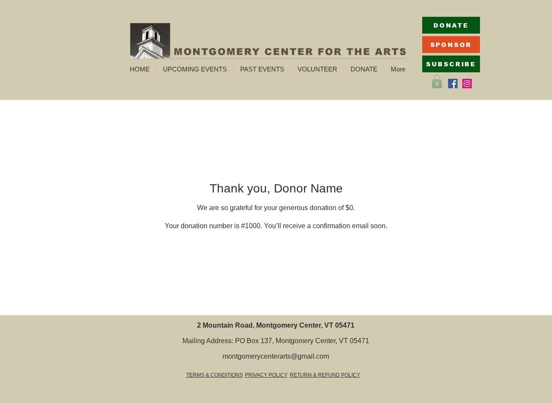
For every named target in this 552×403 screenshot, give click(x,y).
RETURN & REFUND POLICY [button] (325, 375)
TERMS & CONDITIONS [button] (214, 375)
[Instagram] (467, 83)
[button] (195, 69)
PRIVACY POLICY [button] (266, 375)
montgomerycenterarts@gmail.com (276, 356)
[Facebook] (453, 83)
